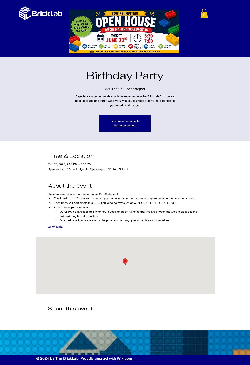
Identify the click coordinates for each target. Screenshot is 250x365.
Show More (55, 227)
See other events (125, 125)
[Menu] (187, 13)
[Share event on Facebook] (49, 318)
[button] (204, 13)
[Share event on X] (58, 318)
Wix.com (124, 358)
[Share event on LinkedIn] (67, 318)
